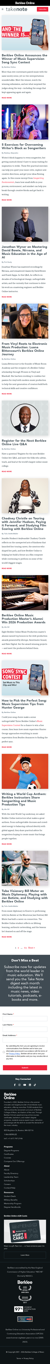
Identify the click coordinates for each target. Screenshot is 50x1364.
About (6, 1170)
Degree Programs (11, 1150)
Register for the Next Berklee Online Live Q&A (24, 442)
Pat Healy (8, 262)
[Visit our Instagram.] (19, 1085)
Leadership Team (11, 1177)
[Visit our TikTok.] (35, 1085)
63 (25, 948)
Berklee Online (10, 67)
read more (7, 98)
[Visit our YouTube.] (24, 1085)
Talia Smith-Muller (11, 534)
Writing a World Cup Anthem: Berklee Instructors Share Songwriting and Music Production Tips (24, 799)
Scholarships (9, 1180)
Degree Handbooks (12, 1207)
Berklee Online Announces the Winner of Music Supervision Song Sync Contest (24, 59)
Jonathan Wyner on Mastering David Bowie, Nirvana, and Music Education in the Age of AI (24, 252)
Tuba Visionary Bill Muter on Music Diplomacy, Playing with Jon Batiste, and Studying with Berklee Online (25, 896)
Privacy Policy (29, 1358)
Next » (31, 948)
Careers (7, 1184)
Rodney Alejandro (11, 153)
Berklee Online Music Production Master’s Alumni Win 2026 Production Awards (23, 618)
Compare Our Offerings (14, 1161)
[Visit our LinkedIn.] (30, 1085)
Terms (19, 1358)
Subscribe (43, 9)
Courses (7, 1157)
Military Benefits (10, 1200)
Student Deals (10, 1196)
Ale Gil (6, 627)
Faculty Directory (11, 1173)
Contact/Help (9, 1188)
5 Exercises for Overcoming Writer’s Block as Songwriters (24, 146)
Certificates (9, 1154)
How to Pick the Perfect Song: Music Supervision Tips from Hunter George (24, 704)
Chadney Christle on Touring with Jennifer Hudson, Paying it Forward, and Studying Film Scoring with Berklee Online (24, 523)
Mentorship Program (12, 1203)
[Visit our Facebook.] (15, 1085)
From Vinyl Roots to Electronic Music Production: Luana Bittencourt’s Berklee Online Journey (24, 349)
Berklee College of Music (34, 1352)
